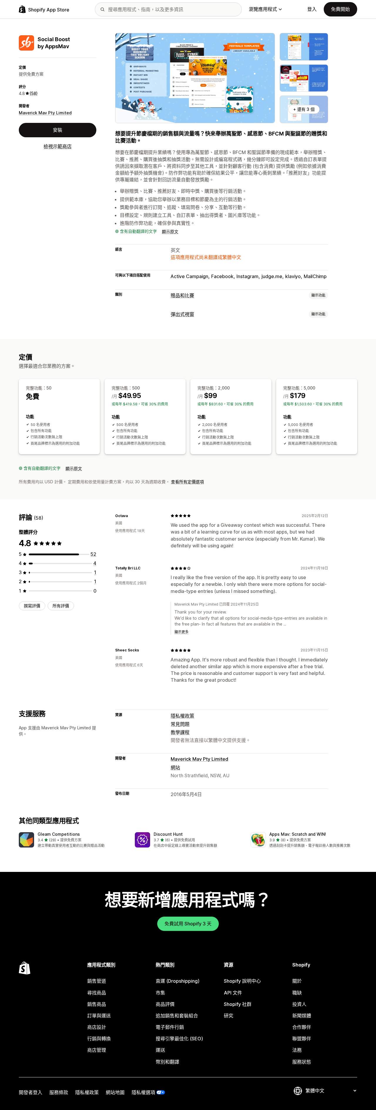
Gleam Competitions (59, 834)
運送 (160, 1050)
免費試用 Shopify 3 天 (188, 924)
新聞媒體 (301, 1016)
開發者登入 (30, 1092)
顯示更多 (181, 632)
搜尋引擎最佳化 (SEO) (179, 1039)
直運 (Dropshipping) (177, 981)
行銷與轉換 (99, 1039)
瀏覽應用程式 (263, 9)
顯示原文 (170, 231)
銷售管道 (96, 981)
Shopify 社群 (237, 1004)
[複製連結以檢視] (131, 515)
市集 (160, 993)
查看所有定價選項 (187, 481)
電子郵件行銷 (170, 1027)
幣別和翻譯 (167, 1062)
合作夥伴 (301, 1027)
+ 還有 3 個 (304, 109)
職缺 (297, 993)
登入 (312, 9)
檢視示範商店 (57, 146)
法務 (297, 1050)
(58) (34, 93)
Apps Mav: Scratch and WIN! (297, 834)
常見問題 (180, 724)
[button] (72, 840)
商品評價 (165, 1004)
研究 (228, 1016)
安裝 (57, 130)
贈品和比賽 (182, 295)
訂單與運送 (99, 1016)
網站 (175, 767)
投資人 (299, 1004)
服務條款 (58, 1092)
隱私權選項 (143, 1092)
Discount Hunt (168, 834)
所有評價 (61, 605)
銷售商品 (96, 1004)
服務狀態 (301, 1062)
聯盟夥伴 (301, 1039)
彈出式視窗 (182, 314)
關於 (297, 981)
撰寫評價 (32, 605)
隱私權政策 (182, 716)
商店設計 (96, 1027)
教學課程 (180, 732)
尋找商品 (96, 993)
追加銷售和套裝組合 (177, 1016)
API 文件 (233, 993)
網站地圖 (115, 1092)
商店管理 (96, 1050)
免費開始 (340, 9)
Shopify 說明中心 (242, 981)
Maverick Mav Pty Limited (45, 112)
